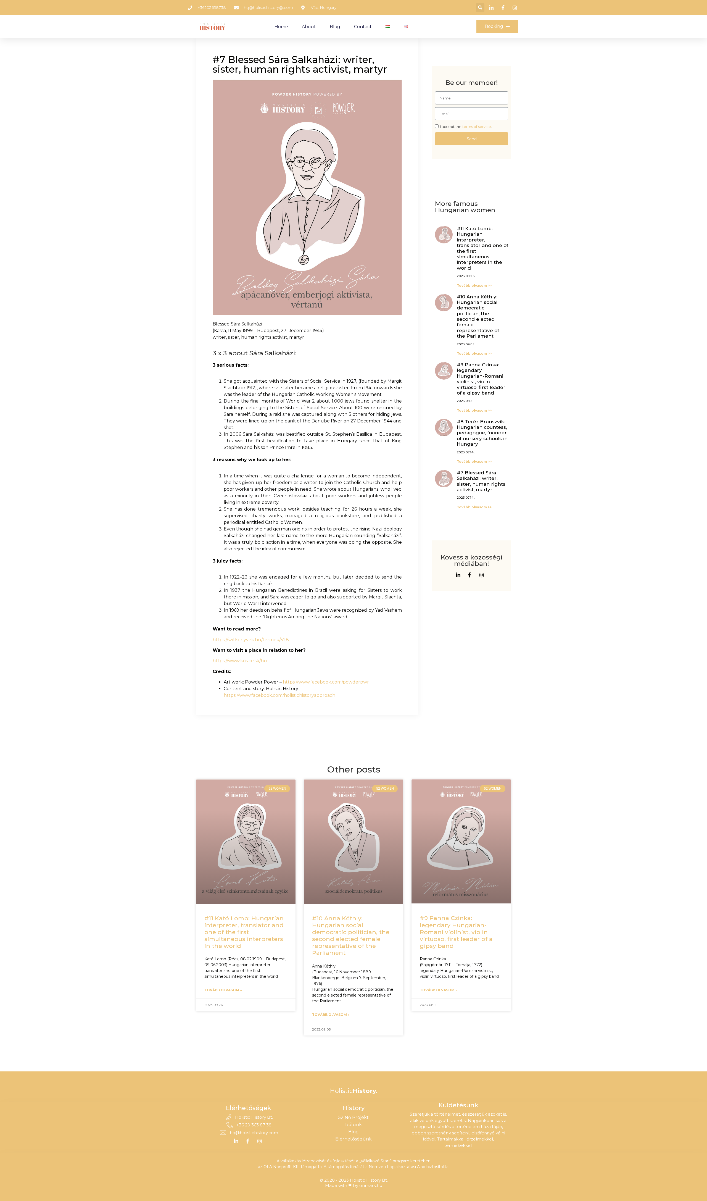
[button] (480, 7)
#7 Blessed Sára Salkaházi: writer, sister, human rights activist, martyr (481, 481)
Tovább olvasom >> (474, 285)
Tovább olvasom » (223, 990)
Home (281, 26)
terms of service (476, 126)
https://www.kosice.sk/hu (240, 660)
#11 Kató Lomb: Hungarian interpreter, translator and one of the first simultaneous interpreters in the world (244, 932)
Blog (335, 26)
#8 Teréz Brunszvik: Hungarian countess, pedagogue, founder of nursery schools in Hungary (482, 433)
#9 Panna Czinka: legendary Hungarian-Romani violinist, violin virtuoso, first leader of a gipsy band (481, 379)
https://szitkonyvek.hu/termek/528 (251, 639)
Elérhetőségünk (353, 1139)
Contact (363, 26)
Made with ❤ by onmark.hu (353, 1185)
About (309, 26)
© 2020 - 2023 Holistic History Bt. (354, 1180)
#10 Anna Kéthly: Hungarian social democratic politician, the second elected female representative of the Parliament (478, 316)
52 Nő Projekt (353, 1117)
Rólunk (353, 1124)
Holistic (354, 1091)
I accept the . (466, 126)
